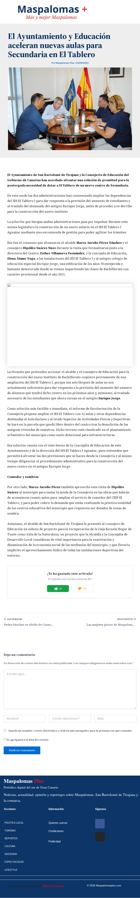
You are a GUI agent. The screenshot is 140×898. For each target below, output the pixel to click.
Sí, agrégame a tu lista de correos (27, 740)
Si (60, 588)
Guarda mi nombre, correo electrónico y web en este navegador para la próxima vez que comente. (70, 730)
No (84, 588)
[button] (3, 11)
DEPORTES (11, 838)
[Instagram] (100, 836)
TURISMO (10, 830)
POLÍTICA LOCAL (14, 822)
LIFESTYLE (11, 870)
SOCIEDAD (11, 854)
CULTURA (10, 846)
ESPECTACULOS (14, 862)
